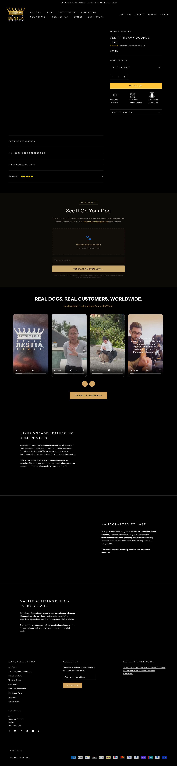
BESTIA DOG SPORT (120, 31)
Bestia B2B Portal (15, 693)
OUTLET (78, 17)
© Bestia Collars (20, 757)
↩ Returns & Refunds (22, 165)
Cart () (166, 14)
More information (122, 112)
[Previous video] (85, 384)
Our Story (12, 667)
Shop (50, 12)
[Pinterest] (126, 60)
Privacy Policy (13, 701)
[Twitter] (122, 60)
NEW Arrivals (38, 17)
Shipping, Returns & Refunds (20, 671)
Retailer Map (60, 17)
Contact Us (12, 684)
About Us (35, 12)
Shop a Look (89, 12)
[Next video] (92, 384)
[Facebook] (119, 60)
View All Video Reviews (88, 395)
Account (139, 15)
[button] (27, 177)
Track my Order (14, 680)
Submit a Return (15, 676)
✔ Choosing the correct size (27, 153)
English (123, 15)
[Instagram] (21, 730)
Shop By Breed (67, 12)
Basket (11, 722)
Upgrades (12, 697)
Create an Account (16, 719)
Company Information (17, 688)
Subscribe (72, 685)
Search (152, 15)
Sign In (11, 716)
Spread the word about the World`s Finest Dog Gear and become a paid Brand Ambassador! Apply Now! (144, 670)
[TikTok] (38, 730)
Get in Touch (96, 17)
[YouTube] (33, 730)
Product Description (22, 141)
